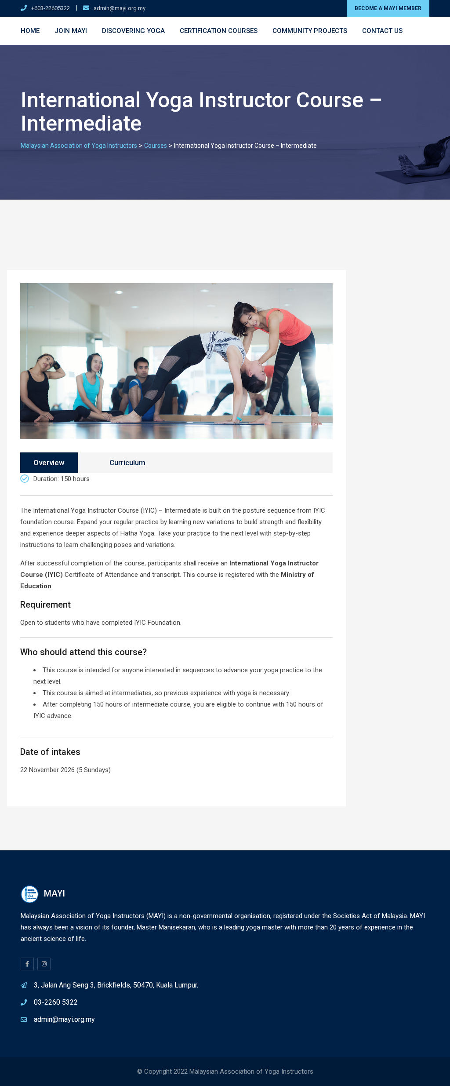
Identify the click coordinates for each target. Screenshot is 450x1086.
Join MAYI (70, 31)
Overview (49, 462)
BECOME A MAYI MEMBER (388, 8)
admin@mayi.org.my (119, 8)
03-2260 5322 (56, 1002)
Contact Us (382, 31)
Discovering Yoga (133, 31)
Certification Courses (219, 31)
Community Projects (309, 31)
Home (30, 31)
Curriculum (127, 462)
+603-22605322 (50, 8)
